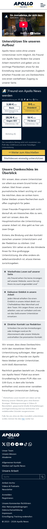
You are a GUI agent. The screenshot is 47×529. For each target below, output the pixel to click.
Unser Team (7, 450)
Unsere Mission (9, 454)
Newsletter (7, 489)
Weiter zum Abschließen (25, 152)
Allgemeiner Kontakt (11, 462)
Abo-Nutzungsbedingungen (15, 506)
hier (23, 419)
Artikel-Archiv (8, 483)
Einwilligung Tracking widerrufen (17, 516)
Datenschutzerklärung (12, 510)
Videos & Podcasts (10, 486)
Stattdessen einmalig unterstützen (23, 158)
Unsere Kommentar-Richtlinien (16, 503)
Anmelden (7, 494)
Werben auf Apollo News (13, 466)
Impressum (7, 513)
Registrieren (7, 498)
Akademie (6, 457)
